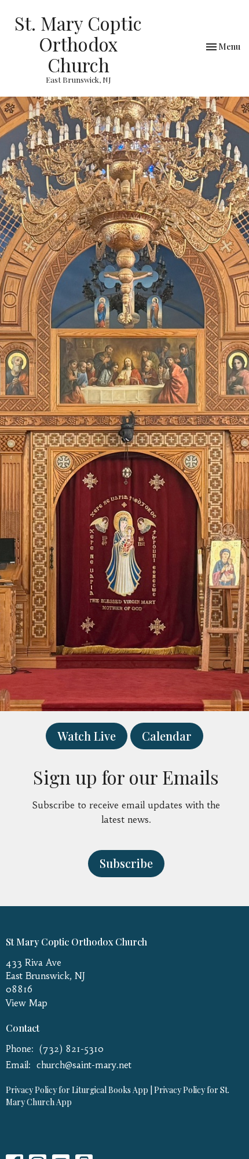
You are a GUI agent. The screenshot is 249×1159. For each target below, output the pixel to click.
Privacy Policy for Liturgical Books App (77, 1089)
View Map (26, 1003)
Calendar (167, 736)
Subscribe (126, 863)
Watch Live (86, 736)
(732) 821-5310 (71, 1048)
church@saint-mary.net (83, 1064)
